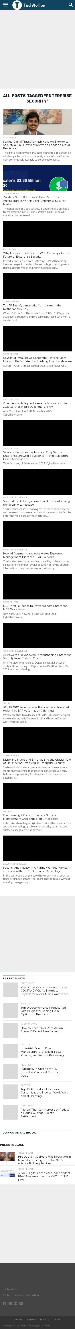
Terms (56, 1319)
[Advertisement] (37, 49)
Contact (31, 1319)
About (18, 1319)
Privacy (44, 1319)
